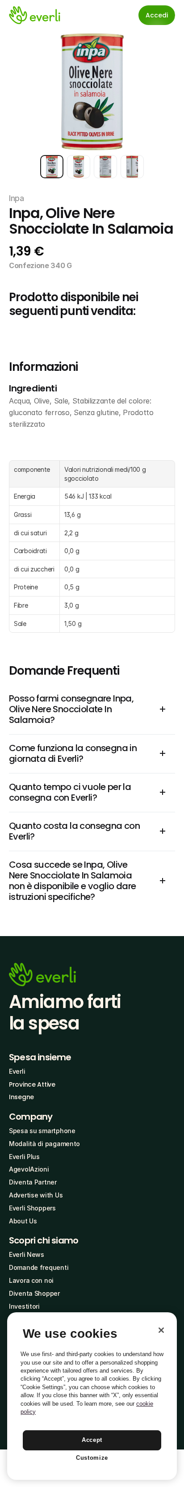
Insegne (21, 1096)
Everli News (26, 1254)
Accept (92, 1440)
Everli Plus (24, 1156)
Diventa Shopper (34, 1293)
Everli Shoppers (32, 1208)
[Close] (161, 1330)
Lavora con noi (31, 1280)
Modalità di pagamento (44, 1143)
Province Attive (32, 1084)
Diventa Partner (33, 1182)
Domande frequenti (38, 1267)
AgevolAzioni (29, 1169)
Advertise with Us (36, 1195)
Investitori (24, 1306)
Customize (92, 1457)
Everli (17, 1071)
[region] (92, 1396)
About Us (23, 1221)
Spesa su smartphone (42, 1130)
